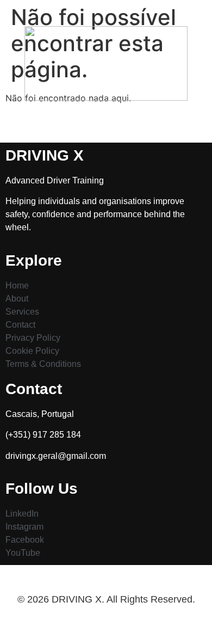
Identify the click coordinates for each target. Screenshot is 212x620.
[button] (106, 121)
